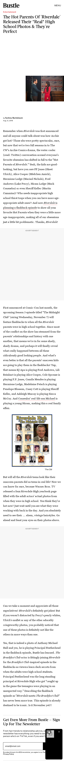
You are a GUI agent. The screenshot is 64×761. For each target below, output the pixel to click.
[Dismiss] (59, 732)
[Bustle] (11, 5)
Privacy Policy (8, 754)
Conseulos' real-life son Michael (36, 398)
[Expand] (48, 732)
